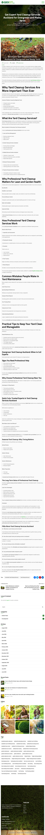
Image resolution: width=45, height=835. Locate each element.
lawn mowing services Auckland (7, 768)
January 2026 (5, 650)
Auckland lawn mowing (17, 748)
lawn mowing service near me (20, 766)
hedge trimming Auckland (36, 756)
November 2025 (5, 656)
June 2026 (4, 634)
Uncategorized (23, 618)
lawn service (17, 768)
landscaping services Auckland (16, 761)
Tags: (2, 577)
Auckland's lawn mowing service (33, 743)
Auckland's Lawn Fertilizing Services (8, 743)
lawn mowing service (38, 763)
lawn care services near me (29, 761)
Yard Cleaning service (5, 773)
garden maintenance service (29, 751)
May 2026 (4, 637)
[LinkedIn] (42, 577)
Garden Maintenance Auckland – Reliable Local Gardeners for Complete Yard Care (13, 587)
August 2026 (4, 628)
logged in (8, 600)
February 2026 (5, 646)
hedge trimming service (5, 758)
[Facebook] (35, 577)
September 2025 (5, 662)
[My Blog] (8, 2)
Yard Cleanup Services (25, 577)
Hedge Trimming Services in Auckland (34, 758)
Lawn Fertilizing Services (6, 763)
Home (14, 23)
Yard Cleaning (21, 771)
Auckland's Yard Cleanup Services (11, 577)
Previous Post (5, 583)
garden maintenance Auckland (16, 751)
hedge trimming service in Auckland (18, 758)
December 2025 (5, 653)
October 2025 (5, 659)
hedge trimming (27, 756)
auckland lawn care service (6, 748)
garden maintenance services (6, 753)
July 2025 (4, 668)
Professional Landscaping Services (27, 768)
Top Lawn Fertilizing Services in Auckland (9, 771)
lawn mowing (30, 763)
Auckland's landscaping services (20, 741)
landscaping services (5, 761)
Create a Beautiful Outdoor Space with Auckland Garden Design (18, 681)
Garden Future (26, 23)
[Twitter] (37, 577)
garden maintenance (5, 751)
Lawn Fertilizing (38, 761)
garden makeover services (27, 753)
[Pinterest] (40, 577)
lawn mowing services (32, 766)
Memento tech (34, 832)
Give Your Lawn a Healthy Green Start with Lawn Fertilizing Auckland (19, 694)
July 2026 (4, 631)
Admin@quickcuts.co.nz (10, 821)
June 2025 (4, 672)
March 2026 (4, 643)
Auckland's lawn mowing (20, 743)
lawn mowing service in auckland (7, 766)
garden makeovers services (18, 756)
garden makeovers (17, 753)
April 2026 (4, 640)
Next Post (41, 583)
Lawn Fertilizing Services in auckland (19, 763)
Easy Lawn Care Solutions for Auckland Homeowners (16, 687)
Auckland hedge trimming (30, 746)
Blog (19, 23)
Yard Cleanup (13, 773)
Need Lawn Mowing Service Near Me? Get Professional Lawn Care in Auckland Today (31, 587)
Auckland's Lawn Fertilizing (32, 741)
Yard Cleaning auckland (29, 771)
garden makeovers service (6, 756)
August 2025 (4, 665)
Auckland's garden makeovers (6, 741)
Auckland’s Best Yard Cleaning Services (30, 748)
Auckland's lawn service (5, 746)
